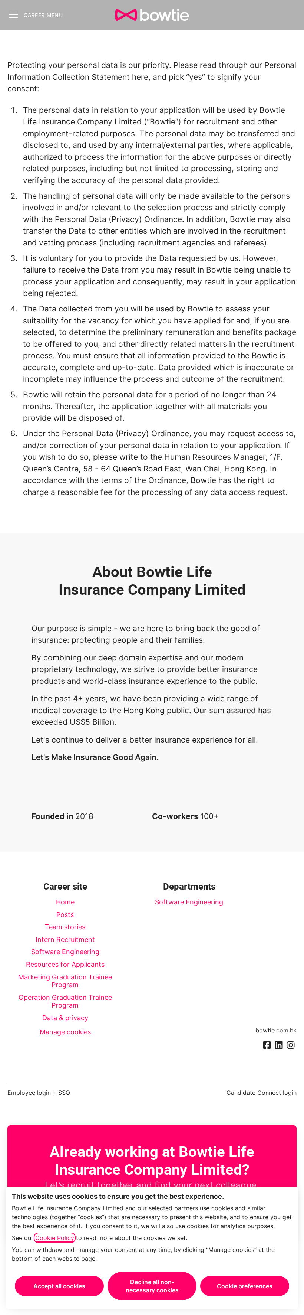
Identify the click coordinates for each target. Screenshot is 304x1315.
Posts (65, 914)
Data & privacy (65, 1018)
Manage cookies (65, 1032)
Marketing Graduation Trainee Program (65, 981)
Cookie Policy (54, 1237)
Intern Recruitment (65, 939)
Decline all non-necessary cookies (152, 1286)
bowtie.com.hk (276, 1030)
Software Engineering (65, 952)
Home (65, 902)
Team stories (65, 927)
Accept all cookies (59, 1286)
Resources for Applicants (65, 964)
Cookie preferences (244, 1286)
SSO (64, 1092)
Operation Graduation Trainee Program (65, 1001)
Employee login (29, 1092)
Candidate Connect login (262, 1092)
